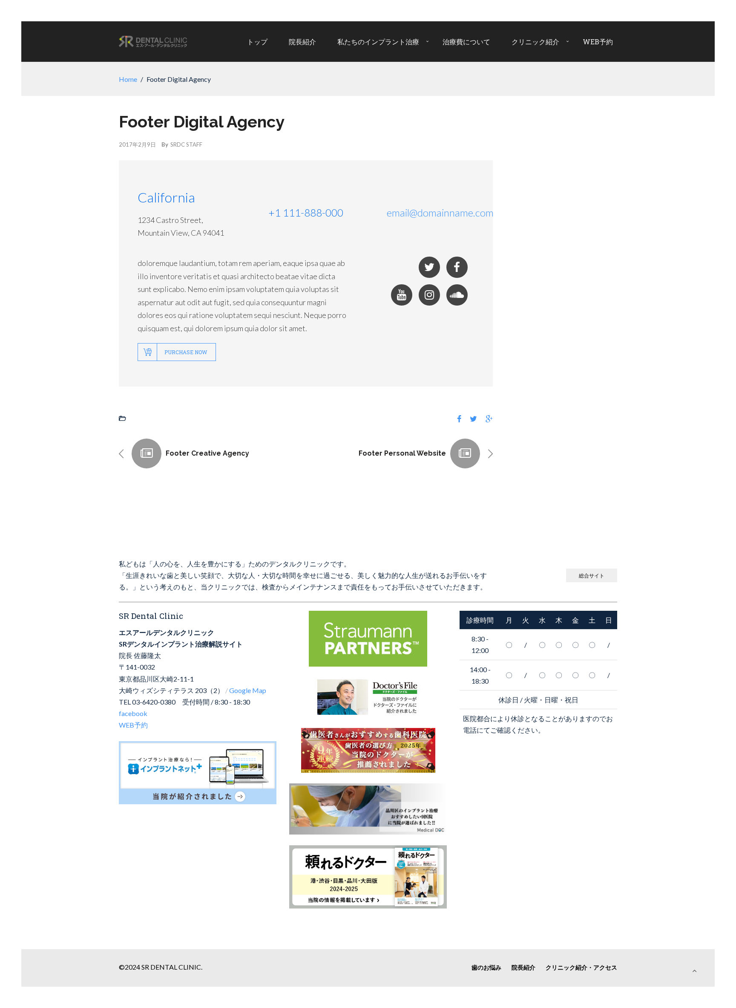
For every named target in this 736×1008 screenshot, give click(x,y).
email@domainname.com (440, 212)
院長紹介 (302, 41)
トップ (257, 41)
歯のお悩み (486, 967)
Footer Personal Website (402, 453)
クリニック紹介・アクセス (581, 967)
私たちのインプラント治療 (378, 41)
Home (128, 79)
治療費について (466, 41)
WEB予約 (598, 41)
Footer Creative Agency (207, 453)
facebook (133, 713)
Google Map (247, 690)
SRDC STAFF (186, 144)
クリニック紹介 (535, 41)
